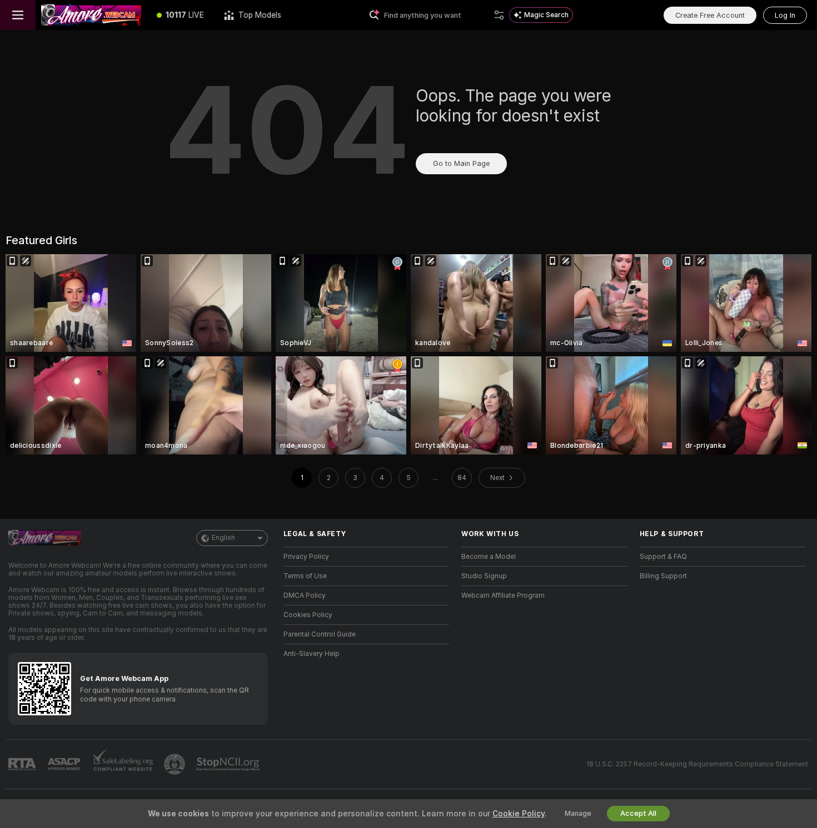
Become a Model (488, 557)
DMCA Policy (304, 595)
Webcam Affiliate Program (503, 595)
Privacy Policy (306, 557)
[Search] (499, 15)
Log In (785, 15)
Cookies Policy (307, 615)
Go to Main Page (461, 163)
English (223, 538)
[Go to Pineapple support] (175, 764)
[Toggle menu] (18, 15)
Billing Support (663, 576)
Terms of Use (305, 576)
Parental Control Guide (319, 634)
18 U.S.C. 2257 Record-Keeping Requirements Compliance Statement (697, 764)
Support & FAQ (663, 557)
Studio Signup (484, 576)
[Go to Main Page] (91, 15)
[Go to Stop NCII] (229, 764)
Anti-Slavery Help (311, 654)
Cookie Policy (518, 813)
